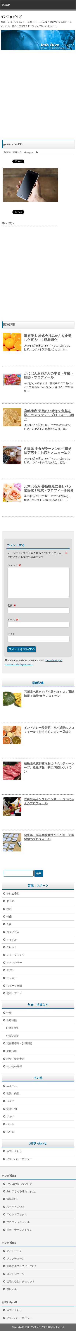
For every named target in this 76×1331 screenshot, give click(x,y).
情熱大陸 (11, 1199)
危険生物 (11, 1108)
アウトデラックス (16, 1214)
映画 (9, 909)
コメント (14, 565)
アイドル (11, 939)
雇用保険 (11, 1051)
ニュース (11, 1085)
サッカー (11, 978)
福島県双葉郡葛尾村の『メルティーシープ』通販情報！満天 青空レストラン (49, 767)
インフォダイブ (11, 16)
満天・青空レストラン (19, 1229)
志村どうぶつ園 (15, 1206)
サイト (11, 634)
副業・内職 (12, 1093)
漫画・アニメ (14, 993)
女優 (9, 924)
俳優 (9, 916)
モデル (10, 970)
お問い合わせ (14, 1151)
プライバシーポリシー (19, 1159)
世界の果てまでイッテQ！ (21, 1266)
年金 (9, 1012)
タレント (11, 947)
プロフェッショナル (18, 1222)
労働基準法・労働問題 (19, 1043)
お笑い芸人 (12, 932)
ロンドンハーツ (15, 1274)
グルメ (10, 1116)
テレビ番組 (12, 893)
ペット (10, 1124)
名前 (11, 605)
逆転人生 (11, 1289)
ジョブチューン (15, 1258)
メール (12, 619)
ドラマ (10, 901)
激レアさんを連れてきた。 (21, 1191)
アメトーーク (14, 1250)
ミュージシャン (15, 955)
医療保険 (11, 1020)
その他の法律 (14, 1066)
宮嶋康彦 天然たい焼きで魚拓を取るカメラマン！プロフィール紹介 (49, 415)
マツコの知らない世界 (19, 1183)
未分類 (10, 1132)
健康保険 (13, 1028)
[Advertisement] (38, 97)
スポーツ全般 (14, 985)
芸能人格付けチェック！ (20, 1281)
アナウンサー (14, 962)
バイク (10, 1101)
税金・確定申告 (15, 1058)
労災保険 (13, 1035)
